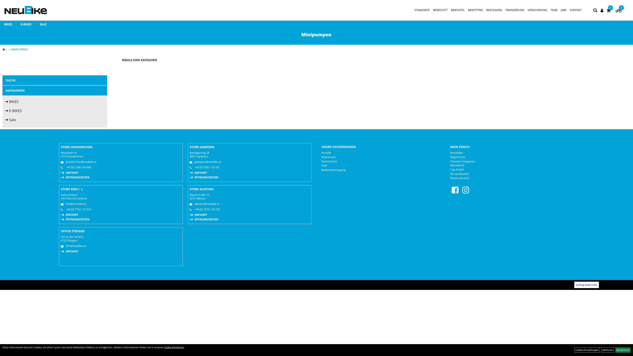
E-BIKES (26, 24)
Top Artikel (457, 169)
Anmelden (456, 153)
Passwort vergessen (462, 161)
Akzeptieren (623, 350)
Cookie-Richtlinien (174, 347)
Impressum (328, 157)
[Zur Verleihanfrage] (618, 11)
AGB (324, 165)
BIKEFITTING (475, 10)
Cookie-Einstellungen (587, 350)
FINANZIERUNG (515, 10)
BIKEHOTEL (458, 10)
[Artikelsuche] (595, 10)
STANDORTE (422, 10)
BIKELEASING (494, 10)
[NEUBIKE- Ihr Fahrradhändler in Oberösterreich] (25, 10)
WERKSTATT (440, 10)
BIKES (8, 24)
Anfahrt (72, 173)
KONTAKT (576, 10)
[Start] (3, 49)
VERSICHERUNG (537, 10)
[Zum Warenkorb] (609, 11)
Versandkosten (459, 174)
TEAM (554, 10)
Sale (43, 24)
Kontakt (326, 153)
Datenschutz (329, 161)
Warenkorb (457, 165)
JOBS (564, 10)
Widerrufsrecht (459, 178)
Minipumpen (19, 49)
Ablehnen (607, 350)
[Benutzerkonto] (602, 10)
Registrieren (457, 157)
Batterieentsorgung (333, 170)
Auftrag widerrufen (586, 284)
